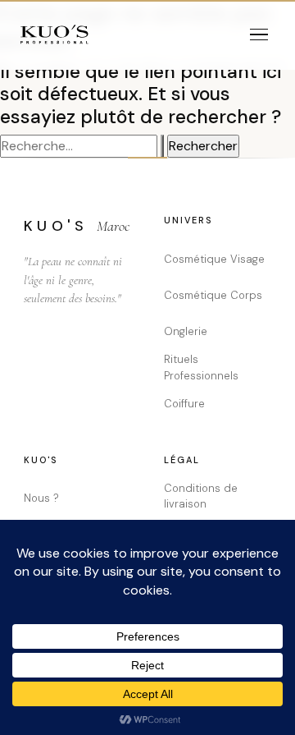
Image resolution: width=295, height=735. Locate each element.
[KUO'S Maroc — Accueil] (55, 34)
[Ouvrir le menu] (259, 34)
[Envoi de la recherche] (162, 146)
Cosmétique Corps (213, 295)
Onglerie (185, 331)
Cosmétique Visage (214, 259)
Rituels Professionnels (201, 367)
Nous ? (41, 498)
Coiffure (184, 404)
